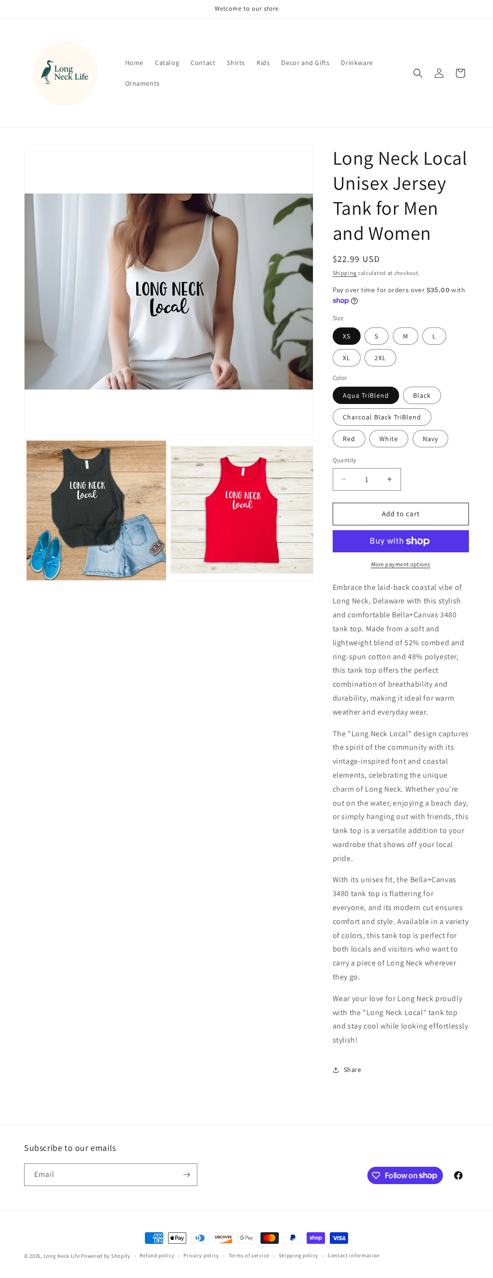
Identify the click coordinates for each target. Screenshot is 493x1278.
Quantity (345, 460)
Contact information (354, 1255)
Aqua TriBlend (366, 395)
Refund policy (157, 1255)
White (388, 438)
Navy (430, 438)
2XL (380, 357)
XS (346, 336)
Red (349, 438)
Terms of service (249, 1255)
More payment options (400, 564)
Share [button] (353, 1069)
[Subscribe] (186, 1174)
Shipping (345, 272)
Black (422, 395)
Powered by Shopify (105, 1255)
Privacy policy (201, 1255)
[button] (417, 73)
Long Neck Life (62, 1255)
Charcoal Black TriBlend (382, 417)
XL (346, 357)
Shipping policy (299, 1255)
